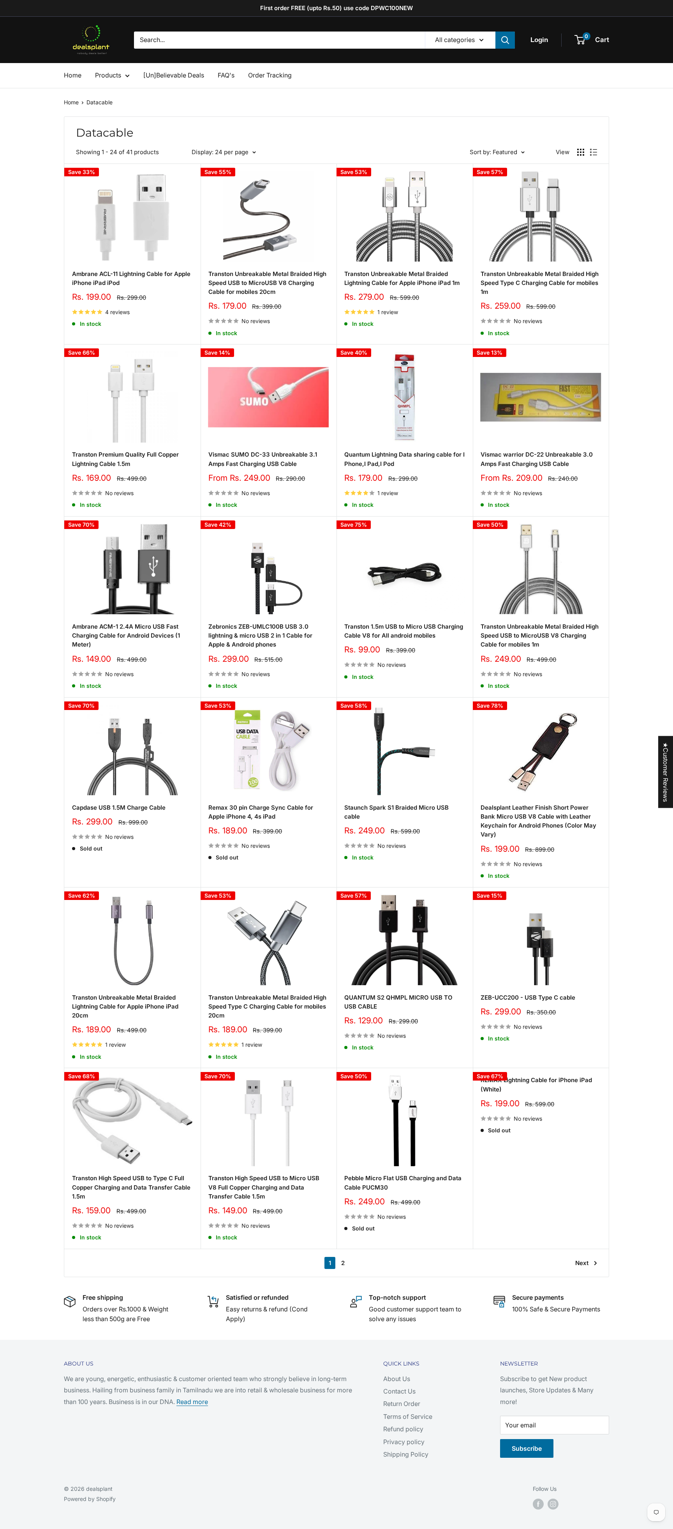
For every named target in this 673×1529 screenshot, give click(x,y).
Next (581, 1263)
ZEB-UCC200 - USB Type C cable (528, 997)
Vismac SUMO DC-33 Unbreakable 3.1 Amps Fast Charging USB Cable (262, 459)
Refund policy (403, 1429)
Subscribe (527, 1448)
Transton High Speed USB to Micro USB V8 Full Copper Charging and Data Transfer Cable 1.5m (263, 1187)
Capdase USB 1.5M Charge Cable (119, 807)
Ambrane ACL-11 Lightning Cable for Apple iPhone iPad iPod (131, 278)
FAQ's (226, 75)
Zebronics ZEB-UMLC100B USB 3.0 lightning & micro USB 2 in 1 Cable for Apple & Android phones (260, 636)
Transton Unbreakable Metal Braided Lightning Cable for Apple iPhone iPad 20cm (125, 1006)
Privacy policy (404, 1442)
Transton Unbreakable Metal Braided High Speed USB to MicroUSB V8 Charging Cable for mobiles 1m (540, 636)
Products (108, 75)
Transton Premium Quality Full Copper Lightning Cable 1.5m (125, 459)
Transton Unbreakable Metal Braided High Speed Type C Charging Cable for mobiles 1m (540, 283)
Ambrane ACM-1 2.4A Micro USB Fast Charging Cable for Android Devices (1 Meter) (126, 636)
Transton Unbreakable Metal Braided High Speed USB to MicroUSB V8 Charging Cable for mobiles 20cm (267, 283)
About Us (396, 1379)
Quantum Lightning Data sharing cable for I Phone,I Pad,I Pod (404, 459)
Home (72, 75)
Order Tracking (270, 75)
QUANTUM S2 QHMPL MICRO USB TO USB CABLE (398, 1002)
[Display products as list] (593, 152)
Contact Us (399, 1391)
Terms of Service (407, 1416)
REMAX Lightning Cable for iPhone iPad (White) (536, 1084)
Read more (192, 1402)
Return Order (401, 1404)
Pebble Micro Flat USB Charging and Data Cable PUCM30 (403, 1182)
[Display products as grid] (580, 152)
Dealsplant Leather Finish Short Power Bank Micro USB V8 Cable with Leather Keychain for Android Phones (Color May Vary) (538, 821)
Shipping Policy (405, 1454)
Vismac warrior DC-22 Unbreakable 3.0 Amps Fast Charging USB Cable (537, 459)
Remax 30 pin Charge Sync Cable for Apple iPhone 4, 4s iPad (260, 812)
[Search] (505, 40)
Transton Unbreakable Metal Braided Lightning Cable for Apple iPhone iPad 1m (402, 278)
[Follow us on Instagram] (553, 1504)
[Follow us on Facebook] (538, 1504)
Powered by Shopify (90, 1499)
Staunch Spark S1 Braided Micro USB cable (396, 812)
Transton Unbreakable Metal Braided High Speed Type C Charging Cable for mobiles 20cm (267, 1006)
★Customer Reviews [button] (665, 772)
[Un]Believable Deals (173, 75)
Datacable (99, 102)
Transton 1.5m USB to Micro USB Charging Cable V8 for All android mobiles (403, 631)
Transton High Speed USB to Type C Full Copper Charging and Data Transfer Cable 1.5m (131, 1187)
